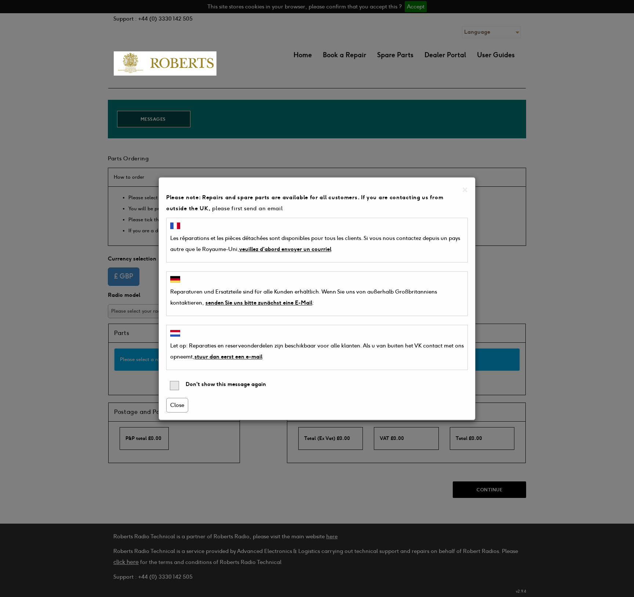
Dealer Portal (445, 55)
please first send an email (247, 208)
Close (177, 405)
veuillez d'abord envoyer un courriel (285, 249)
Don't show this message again (225, 384)
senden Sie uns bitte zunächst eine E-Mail (258, 303)
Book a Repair (344, 55)
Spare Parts (395, 55)
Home (303, 55)
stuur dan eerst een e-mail (228, 356)
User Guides (496, 55)
